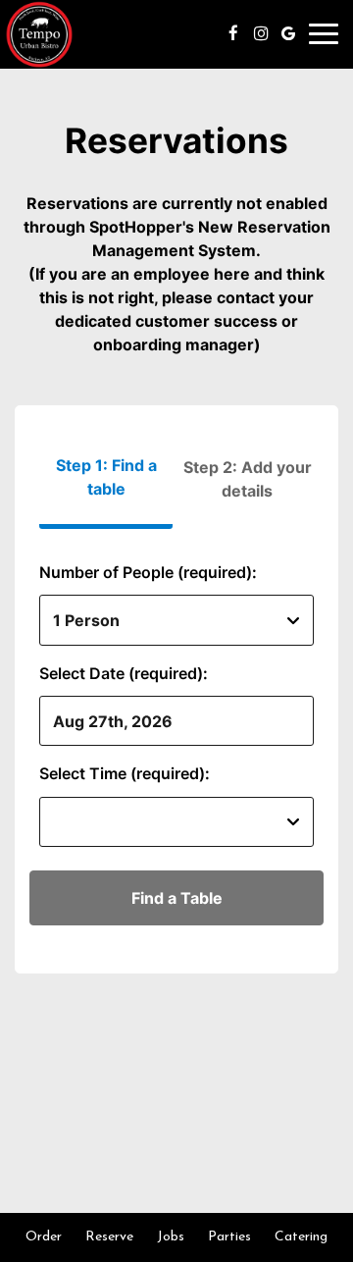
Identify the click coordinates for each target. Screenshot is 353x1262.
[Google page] (288, 33)
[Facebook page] (233, 33)
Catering (301, 1237)
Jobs (170, 1237)
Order (43, 1237)
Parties (229, 1237)
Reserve (109, 1237)
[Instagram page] (261, 33)
